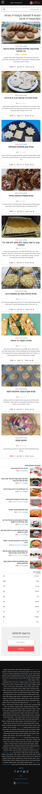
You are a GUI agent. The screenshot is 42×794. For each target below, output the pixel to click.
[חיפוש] (4, 9)
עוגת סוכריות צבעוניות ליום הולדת (17, 499)
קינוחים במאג (29, 678)
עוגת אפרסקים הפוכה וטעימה (18, 510)
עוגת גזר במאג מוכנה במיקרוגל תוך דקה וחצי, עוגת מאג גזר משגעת (15, 521)
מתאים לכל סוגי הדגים (20, 764)
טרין (11, 742)
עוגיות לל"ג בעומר (14, 709)
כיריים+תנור (28, 750)
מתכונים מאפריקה (33, 676)
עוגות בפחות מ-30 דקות (11, 696)
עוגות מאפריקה (24, 692)
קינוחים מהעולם (18, 676)
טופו (7, 734)
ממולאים (23, 731)
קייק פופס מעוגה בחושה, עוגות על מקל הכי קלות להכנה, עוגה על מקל (15, 552)
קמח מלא (29, 713)
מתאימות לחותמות (31, 707)
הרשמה (21, 649)
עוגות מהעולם (33, 694)
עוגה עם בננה (27, 696)
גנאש (18, 721)
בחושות (22, 566)
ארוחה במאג (9, 746)
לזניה (6, 740)
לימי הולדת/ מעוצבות (18, 502)
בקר (21, 596)
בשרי (18, 736)
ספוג (9, 684)
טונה (20, 762)
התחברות (17, 3)
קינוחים (25, 471)
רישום (12, 3)
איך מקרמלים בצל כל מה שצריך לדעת (16, 489)
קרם (25, 725)
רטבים (33, 725)
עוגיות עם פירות (32, 719)
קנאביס (6, 764)
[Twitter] (17, 771)
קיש (22, 740)
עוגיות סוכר (19, 717)
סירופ (11, 723)
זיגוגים (28, 727)
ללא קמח (35, 690)
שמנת (26, 688)
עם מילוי (18, 684)
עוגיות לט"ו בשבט (28, 709)
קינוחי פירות (23, 672)
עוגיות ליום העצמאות (17, 711)
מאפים (21, 607)
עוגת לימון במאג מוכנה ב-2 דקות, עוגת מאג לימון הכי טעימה (14, 531)
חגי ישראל (8, 674)
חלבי (21, 471)
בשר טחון (30, 729)
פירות (27, 684)
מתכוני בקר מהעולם (31, 734)
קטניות (11, 758)
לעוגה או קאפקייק (13, 725)
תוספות (25, 491)
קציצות (21, 729)
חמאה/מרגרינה (29, 721)
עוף (21, 612)
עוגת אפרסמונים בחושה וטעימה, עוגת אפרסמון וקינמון (16, 562)
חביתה (19, 742)
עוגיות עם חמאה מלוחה (16, 719)
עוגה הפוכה (20, 512)
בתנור (12, 748)
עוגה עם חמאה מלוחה (21, 701)
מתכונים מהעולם (17, 545)
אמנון (12, 762)
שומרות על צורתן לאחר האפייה (17, 703)
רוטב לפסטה (21, 758)
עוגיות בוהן (9, 717)
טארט (14, 740)
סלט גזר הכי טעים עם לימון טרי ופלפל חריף (15, 542)
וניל (19, 723)
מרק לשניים (30, 738)
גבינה (32, 682)
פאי (35, 742)
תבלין (9, 756)
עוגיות (21, 586)
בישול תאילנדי (9, 760)
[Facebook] (15, 771)
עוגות (26, 483)
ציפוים (21, 591)
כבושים (26, 756)
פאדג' (19, 686)
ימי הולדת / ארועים (10, 672)
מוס (26, 670)
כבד (13, 729)
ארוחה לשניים (17, 734)
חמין (32, 731)
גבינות (27, 742)
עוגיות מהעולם (27, 715)
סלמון (28, 762)
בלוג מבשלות (21, 680)
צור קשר (21, 768)
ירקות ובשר (31, 740)
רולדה (27, 686)
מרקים (21, 602)
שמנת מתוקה (29, 723)
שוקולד (24, 682)
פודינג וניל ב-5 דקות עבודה (19, 468)
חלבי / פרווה (34, 674)
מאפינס (34, 688)
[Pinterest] (21, 771)
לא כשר (11, 727)
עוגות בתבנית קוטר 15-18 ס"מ (17, 698)
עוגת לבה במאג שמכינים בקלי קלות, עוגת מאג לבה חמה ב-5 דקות (14, 480)
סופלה (31, 680)
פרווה (19, 670)
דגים (21, 622)
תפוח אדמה (27, 754)
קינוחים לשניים (16, 678)
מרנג (11, 670)
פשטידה (13, 744)
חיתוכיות (11, 690)
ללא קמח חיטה (23, 690)
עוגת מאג (21, 483)
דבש (7, 688)
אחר (33, 672)
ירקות (20, 491)
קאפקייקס (16, 688)
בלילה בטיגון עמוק (21, 674)
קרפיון (33, 764)
